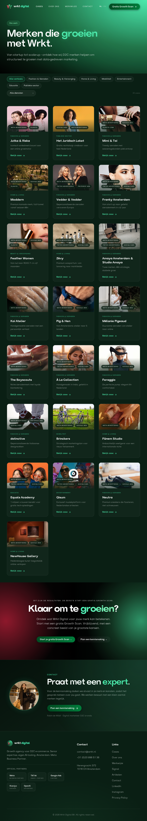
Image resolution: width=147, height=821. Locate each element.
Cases (39, 6)
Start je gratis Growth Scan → (56, 640)
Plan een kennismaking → (94, 640)
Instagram (118, 792)
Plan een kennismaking (62, 708)
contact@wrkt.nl (86, 752)
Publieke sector (31, 86)
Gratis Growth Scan (122, 7)
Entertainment (124, 79)
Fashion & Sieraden (38, 79)
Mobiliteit (106, 79)
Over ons (54, 6)
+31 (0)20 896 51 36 (88, 758)
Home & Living (88, 79)
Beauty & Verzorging (64, 79)
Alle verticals (16, 79)
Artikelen (117, 775)
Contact (88, 6)
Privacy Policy (120, 798)
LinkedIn (116, 786)
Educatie (13, 86)
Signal (115, 769)
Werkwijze (71, 6)
